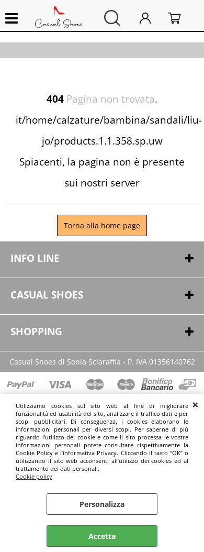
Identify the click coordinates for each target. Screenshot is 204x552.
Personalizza (102, 504)
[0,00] (181, 18)
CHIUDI (195, 404)
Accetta (102, 536)
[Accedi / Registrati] (151, 18)
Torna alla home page (102, 225)
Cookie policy (34, 476)
